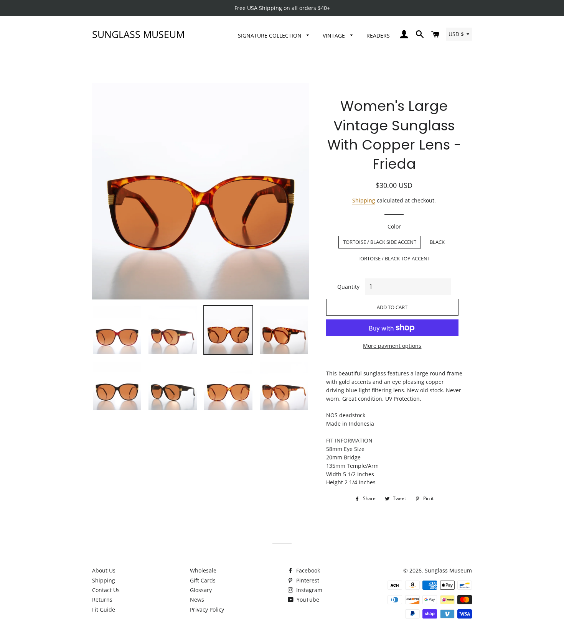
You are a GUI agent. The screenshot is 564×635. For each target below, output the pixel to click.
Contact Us (106, 590)
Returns (102, 599)
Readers (378, 35)
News (197, 599)
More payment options (392, 345)
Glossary (201, 590)
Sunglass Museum (138, 34)
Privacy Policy (207, 609)
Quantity (348, 286)
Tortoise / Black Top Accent (394, 258)
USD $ (456, 34)
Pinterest (307, 580)
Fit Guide (103, 609)
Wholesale (203, 570)
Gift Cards (203, 580)
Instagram (308, 590)
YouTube (307, 599)
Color (394, 226)
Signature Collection (270, 35)
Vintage (334, 35)
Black (437, 242)
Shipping (363, 200)
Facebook (307, 570)
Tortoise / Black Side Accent (379, 242)
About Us (103, 570)
